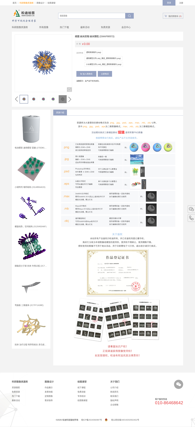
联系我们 (114, 396)
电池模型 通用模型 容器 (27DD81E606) (32, 148)
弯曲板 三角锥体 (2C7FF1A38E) (29, 305)
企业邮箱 (114, 405)
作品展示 (49, 387)
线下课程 (82, 387)
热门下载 (64, 27)
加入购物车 (86, 74)
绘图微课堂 (83, 400)
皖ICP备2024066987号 (91, 420)
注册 (181, 3)
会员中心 (126, 27)
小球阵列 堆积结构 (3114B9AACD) (30, 187)
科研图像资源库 (27, 3)
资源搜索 (16, 387)
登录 (169, 3)
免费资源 (105, 27)
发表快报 (49, 392)
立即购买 (105, 74)
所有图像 (43, 27)
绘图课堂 (52, 3)
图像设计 (41, 3)
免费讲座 (82, 392)
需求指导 (49, 400)
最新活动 (85, 27)
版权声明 (114, 400)
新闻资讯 (114, 392)
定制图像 (49, 396)
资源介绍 (60, 112)
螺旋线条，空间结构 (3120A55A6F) (31, 226)
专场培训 (82, 396)
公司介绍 (114, 387)
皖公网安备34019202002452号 (125, 420)
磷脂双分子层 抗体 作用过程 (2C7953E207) (34, 266)
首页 (15, 3)
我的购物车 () (173, 16)
